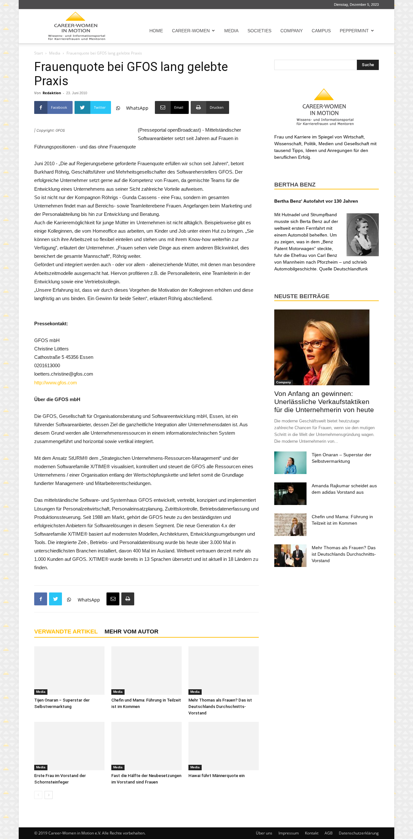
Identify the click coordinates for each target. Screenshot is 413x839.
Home (156, 30)
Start (38, 53)
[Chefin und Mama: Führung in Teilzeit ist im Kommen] (146, 670)
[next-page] (49, 795)
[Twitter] (55, 598)
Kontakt (311, 833)
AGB (329, 833)
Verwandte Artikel (66, 631)
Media (231, 30)
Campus (321, 30)
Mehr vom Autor (131, 631)
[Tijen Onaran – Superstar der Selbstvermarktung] (69, 670)
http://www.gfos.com (55, 382)
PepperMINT (354, 30)
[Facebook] (40, 598)
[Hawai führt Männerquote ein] (223, 746)
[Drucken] (127, 598)
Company (291, 30)
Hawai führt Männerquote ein (216, 775)
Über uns (264, 833)
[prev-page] (38, 795)
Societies (259, 30)
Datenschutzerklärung (359, 833)
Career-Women (191, 30)
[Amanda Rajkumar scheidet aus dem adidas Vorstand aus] (290, 493)
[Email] (112, 598)
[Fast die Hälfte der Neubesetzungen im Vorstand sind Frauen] (146, 746)
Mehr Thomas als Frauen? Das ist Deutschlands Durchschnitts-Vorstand (220, 706)
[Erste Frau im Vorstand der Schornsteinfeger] (69, 746)
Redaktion (52, 92)
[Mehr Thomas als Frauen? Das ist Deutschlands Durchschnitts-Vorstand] (223, 670)
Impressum (288, 833)
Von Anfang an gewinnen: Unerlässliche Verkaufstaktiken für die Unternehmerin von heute (324, 401)
